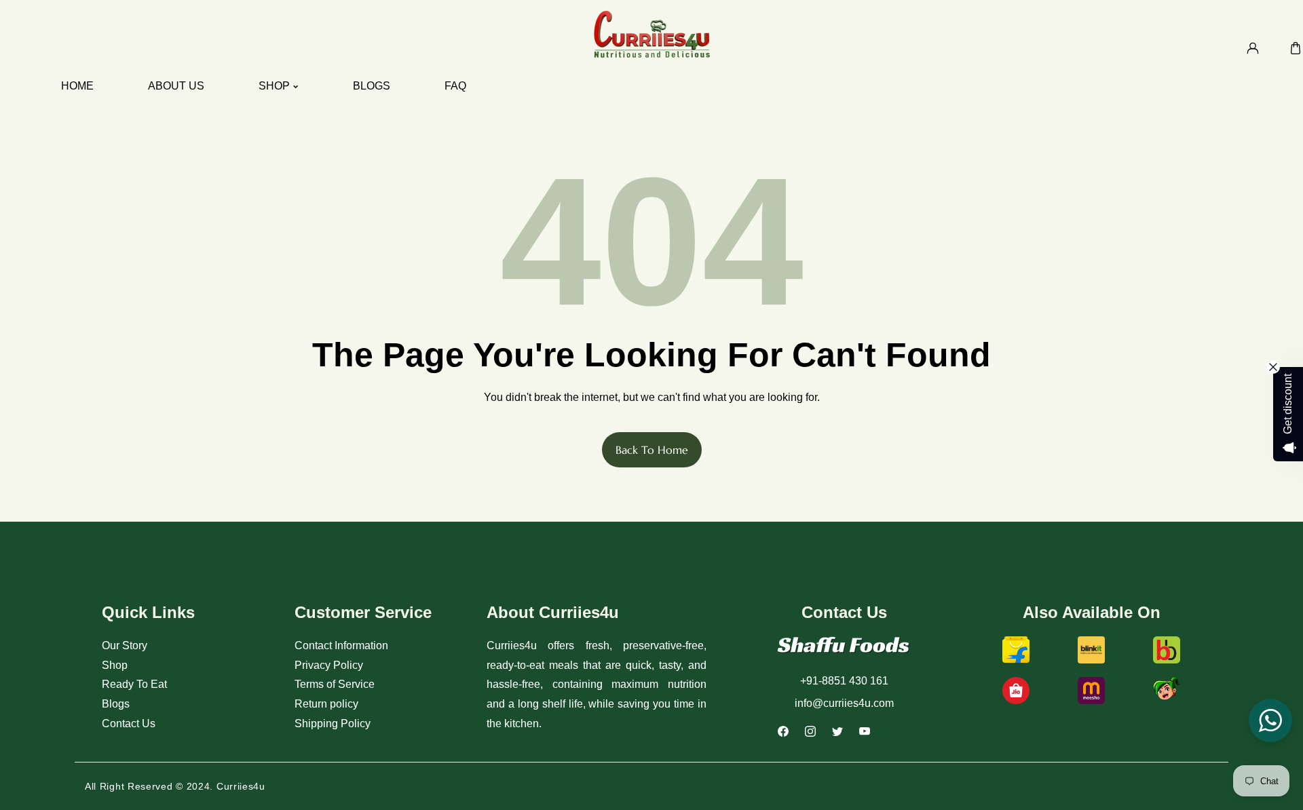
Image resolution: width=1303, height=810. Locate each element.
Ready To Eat (134, 684)
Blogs (116, 704)
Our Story (124, 645)
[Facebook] (787, 733)
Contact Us (128, 723)
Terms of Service (335, 684)
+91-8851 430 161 (844, 681)
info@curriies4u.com (844, 703)
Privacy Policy (329, 665)
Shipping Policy (333, 723)
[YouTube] (868, 733)
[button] (1295, 48)
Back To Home (652, 450)
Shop (115, 665)
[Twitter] (841, 733)
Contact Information (341, 645)
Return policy (326, 704)
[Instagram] (814, 733)
